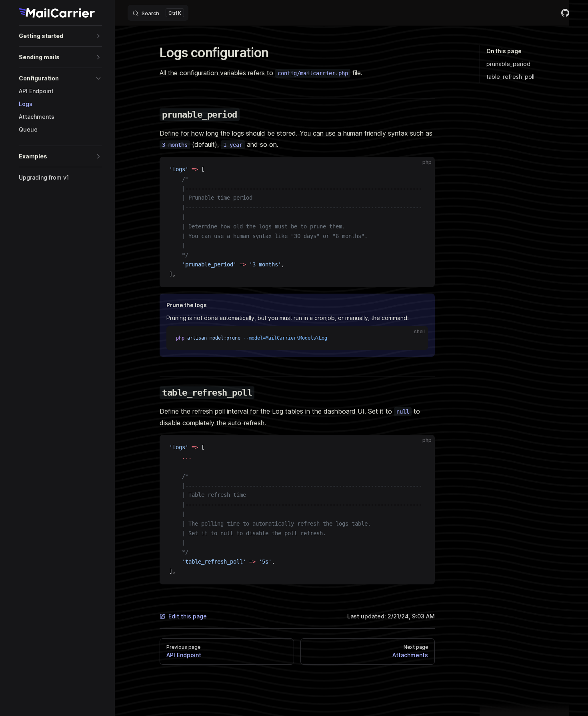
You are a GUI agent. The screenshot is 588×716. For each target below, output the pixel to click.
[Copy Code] (422, 170)
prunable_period (508, 63)
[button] (60, 36)
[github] (565, 13)
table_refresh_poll (510, 76)
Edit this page (187, 616)
